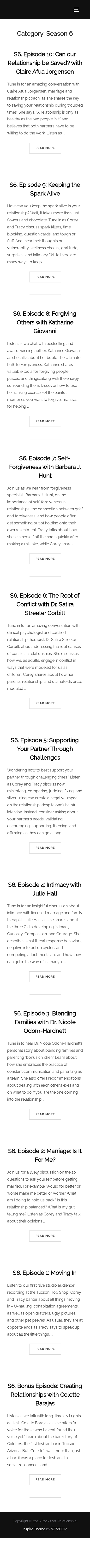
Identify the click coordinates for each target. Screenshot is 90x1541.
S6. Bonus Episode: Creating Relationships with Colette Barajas (45, 1394)
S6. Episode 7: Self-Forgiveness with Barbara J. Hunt (45, 467)
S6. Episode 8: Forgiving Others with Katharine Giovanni (44, 322)
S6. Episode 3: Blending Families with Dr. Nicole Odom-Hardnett (45, 1022)
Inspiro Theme (34, 1529)
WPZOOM (59, 1529)
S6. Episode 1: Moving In (45, 1272)
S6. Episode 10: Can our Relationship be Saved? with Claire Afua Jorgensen (45, 63)
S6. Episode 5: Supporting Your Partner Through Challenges (45, 749)
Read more (48, 148)
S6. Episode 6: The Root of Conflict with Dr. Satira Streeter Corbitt (44, 604)
